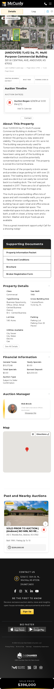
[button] (48, 12)
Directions (42, 434)
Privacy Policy (9, 646)
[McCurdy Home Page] (12, 3)
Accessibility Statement (41, 646)
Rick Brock (26, 404)
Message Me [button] (30, 413)
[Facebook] (15, 591)
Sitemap (29, 646)
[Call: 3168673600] (45, 4)
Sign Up (27, 611)
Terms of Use (20, 646)
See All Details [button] (11, 346)
